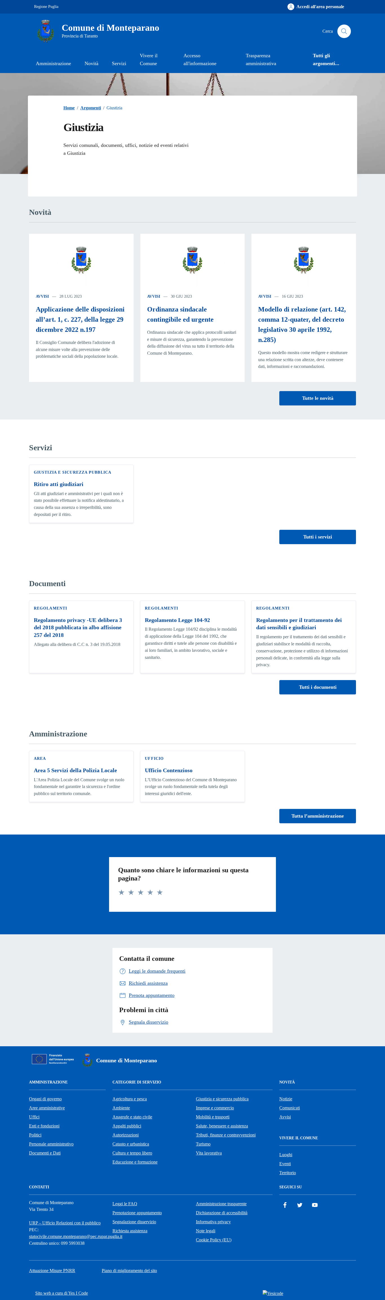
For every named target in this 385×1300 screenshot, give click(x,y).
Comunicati (289, 1107)
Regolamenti (50, 608)
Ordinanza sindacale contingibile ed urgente (180, 314)
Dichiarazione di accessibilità (221, 1212)
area (40, 758)
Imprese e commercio (215, 1107)
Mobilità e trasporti (212, 1116)
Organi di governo (45, 1098)
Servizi (119, 63)
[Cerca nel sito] (344, 31)
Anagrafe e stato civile (132, 1116)
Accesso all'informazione (199, 59)
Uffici (34, 1116)
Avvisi (285, 1116)
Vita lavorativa (209, 1153)
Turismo (203, 1144)
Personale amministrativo (51, 1144)
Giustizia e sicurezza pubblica (72, 472)
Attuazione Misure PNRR (52, 1270)
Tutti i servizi (317, 537)
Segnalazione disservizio (134, 1221)
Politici (35, 1135)
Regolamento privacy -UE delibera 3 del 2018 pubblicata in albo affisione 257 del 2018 (78, 627)
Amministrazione (53, 63)
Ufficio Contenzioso (169, 770)
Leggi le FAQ (124, 1203)
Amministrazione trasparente (221, 1203)
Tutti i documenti (318, 687)
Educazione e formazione (135, 1162)
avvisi (42, 296)
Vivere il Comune (149, 59)
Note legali (205, 1230)
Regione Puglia (46, 7)
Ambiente (121, 1107)
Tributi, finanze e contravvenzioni (226, 1135)
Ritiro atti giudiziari (58, 484)
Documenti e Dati (45, 1153)
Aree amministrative (47, 1107)
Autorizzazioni (125, 1135)
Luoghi (285, 1154)
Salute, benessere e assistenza (222, 1126)
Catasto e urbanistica (130, 1144)
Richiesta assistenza (129, 1230)
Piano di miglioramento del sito (129, 1270)
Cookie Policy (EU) (213, 1239)
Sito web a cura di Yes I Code (61, 1293)
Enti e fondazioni (44, 1126)
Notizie (285, 1098)
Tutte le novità (317, 398)
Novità (91, 63)
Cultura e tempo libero (132, 1153)
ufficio (154, 758)
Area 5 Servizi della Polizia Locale (75, 770)
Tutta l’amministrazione (317, 816)
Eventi (285, 1163)
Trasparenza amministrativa (261, 59)
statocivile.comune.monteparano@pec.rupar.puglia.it (75, 1236)
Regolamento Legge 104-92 (177, 620)
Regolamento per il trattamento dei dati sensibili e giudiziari (299, 624)
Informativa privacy (213, 1221)
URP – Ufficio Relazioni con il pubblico (65, 1222)
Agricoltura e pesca (129, 1098)
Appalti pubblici (126, 1126)
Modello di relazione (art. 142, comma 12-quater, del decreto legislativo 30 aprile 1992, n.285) (302, 324)
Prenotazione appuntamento (137, 1212)
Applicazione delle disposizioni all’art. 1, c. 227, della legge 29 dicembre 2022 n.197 (80, 319)
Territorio (287, 1172)
